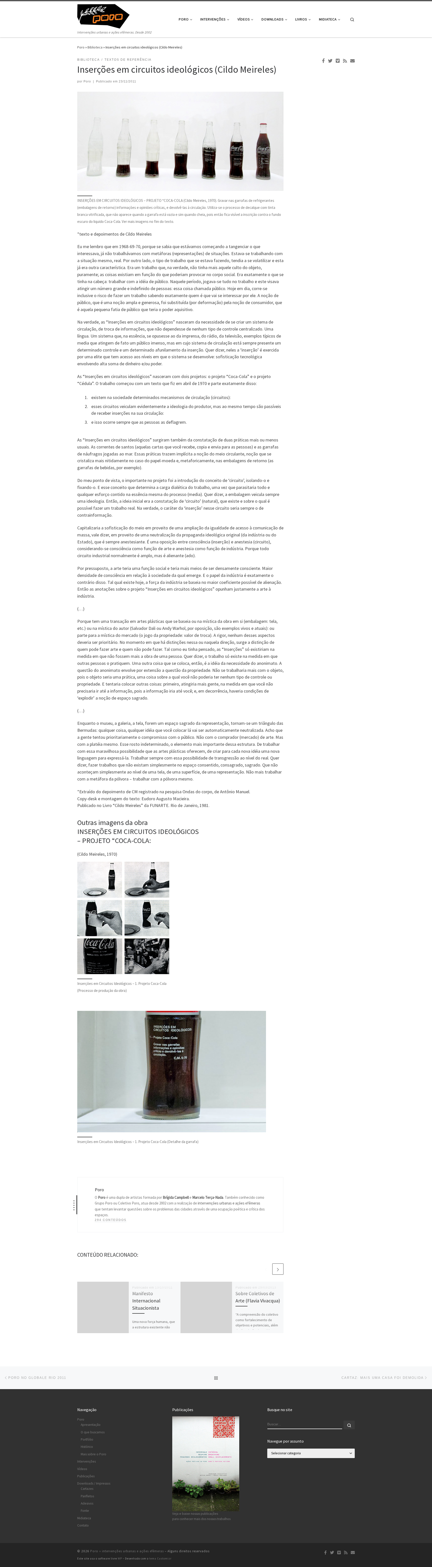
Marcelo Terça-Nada (207, 1197)
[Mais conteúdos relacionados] (278, 1269)
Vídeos (82, 1469)
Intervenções (86, 1461)
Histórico (87, 1447)
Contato (83, 1525)
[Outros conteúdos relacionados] (266, 1269)
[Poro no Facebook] (323, 60)
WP (120, 1558)
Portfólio (87, 1439)
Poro (80, 47)
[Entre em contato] (352, 60)
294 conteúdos (110, 1220)
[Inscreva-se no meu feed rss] (345, 60)
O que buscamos (92, 1432)
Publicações (85, 1476)
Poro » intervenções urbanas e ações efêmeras (127, 1551)
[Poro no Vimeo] (338, 60)
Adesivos (87, 1503)
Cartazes (87, 1489)
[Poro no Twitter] (330, 60)
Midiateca (84, 1518)
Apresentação (90, 1425)
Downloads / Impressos (93, 1483)
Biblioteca (95, 47)
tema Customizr (160, 1558)
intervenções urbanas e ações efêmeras (229, 1203)
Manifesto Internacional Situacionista (146, 1300)
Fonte (85, 1511)
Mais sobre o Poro (93, 1454)
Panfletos (87, 1496)
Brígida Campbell (176, 1197)
